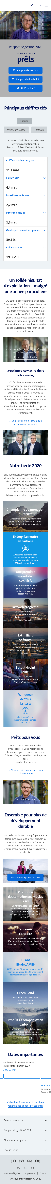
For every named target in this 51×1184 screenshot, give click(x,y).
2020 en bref (27, 88)
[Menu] (46, 6)
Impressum (30, 1173)
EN (25, 1167)
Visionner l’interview (28, 357)
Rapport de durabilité (27, 79)
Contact (43, 1173)
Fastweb (39, 130)
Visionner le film (27, 799)
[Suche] (32, 5)
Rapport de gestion (27, 70)
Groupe (24, 121)
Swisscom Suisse (16, 130)
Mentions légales (12, 1173)
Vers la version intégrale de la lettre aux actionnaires (27, 422)
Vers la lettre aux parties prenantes (25, 877)
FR (32, 1167)
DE (18, 1167)
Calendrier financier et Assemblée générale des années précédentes (25, 1104)
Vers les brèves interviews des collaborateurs (27, 771)
